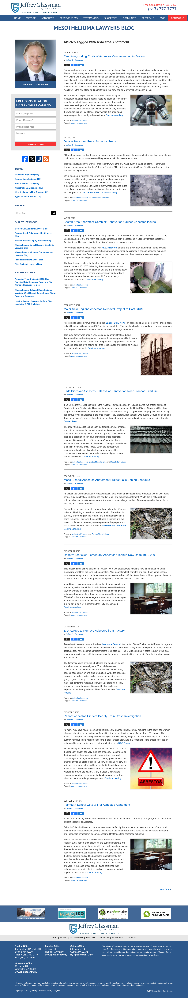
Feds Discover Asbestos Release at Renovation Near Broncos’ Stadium (111, 391)
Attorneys (47, 18)
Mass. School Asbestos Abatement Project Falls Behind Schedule (107, 479)
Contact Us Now (35, 144)
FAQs (162, 18)
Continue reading (114, 115)
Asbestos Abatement (78, 123)
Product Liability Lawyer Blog (29, 260)
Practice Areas (69, 18)
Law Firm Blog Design (160, 991)
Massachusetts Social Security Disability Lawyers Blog (34, 246)
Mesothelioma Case (118, 462)
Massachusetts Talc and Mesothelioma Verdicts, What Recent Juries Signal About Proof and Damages (35, 293)
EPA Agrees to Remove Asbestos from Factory (94, 630)
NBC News (124, 743)
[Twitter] (32, 159)
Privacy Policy (76, 938)
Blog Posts (131, 938)
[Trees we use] (156, 913)
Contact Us (177, 18)
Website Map (117, 938)
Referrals (148, 18)
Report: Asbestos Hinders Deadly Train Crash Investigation (102, 716)
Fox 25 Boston (109, 248)
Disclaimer (90, 938)
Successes (110, 18)
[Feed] (46, 159)
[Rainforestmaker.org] (113, 913)
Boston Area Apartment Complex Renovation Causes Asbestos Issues (110, 221)
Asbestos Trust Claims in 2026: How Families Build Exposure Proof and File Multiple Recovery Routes (33, 282)
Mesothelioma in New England (31, 192)
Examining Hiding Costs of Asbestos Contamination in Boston (104, 56)
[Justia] (39, 159)
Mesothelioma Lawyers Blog (36, 7)
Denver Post (70, 421)
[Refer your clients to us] (31, 913)
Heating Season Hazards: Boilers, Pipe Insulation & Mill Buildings (33, 302)
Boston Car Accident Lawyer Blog (31, 229)
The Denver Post (90, 192)
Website (31, 18)
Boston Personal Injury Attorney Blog (33, 240)
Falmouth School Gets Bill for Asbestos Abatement (97, 804)
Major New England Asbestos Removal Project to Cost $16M (103, 309)
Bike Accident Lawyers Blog (28, 264)
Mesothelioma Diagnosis (29, 188)
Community (129, 18)
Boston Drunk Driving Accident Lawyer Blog (33, 234)
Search (53, 213)
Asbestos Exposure (80, 120)
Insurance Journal (111, 644)
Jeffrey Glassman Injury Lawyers (45, 991)
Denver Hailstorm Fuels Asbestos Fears (90, 141)
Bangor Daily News (116, 323)
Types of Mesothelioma (28, 196)
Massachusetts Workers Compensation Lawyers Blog (34, 253)
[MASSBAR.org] (72, 913)
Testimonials (91, 18)
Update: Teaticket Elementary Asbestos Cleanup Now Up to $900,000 (109, 554)
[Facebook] (25, 159)
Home (17, 18)
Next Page (164, 889)
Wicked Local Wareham (114, 525)
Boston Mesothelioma (100, 198)
